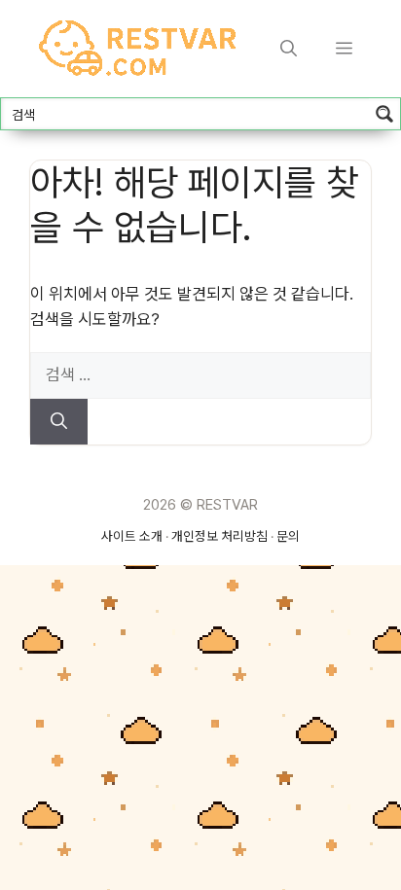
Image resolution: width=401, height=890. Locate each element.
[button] (288, 48)
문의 (288, 536)
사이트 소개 (132, 536)
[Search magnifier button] (384, 113)
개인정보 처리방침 (219, 536)
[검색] (59, 422)
